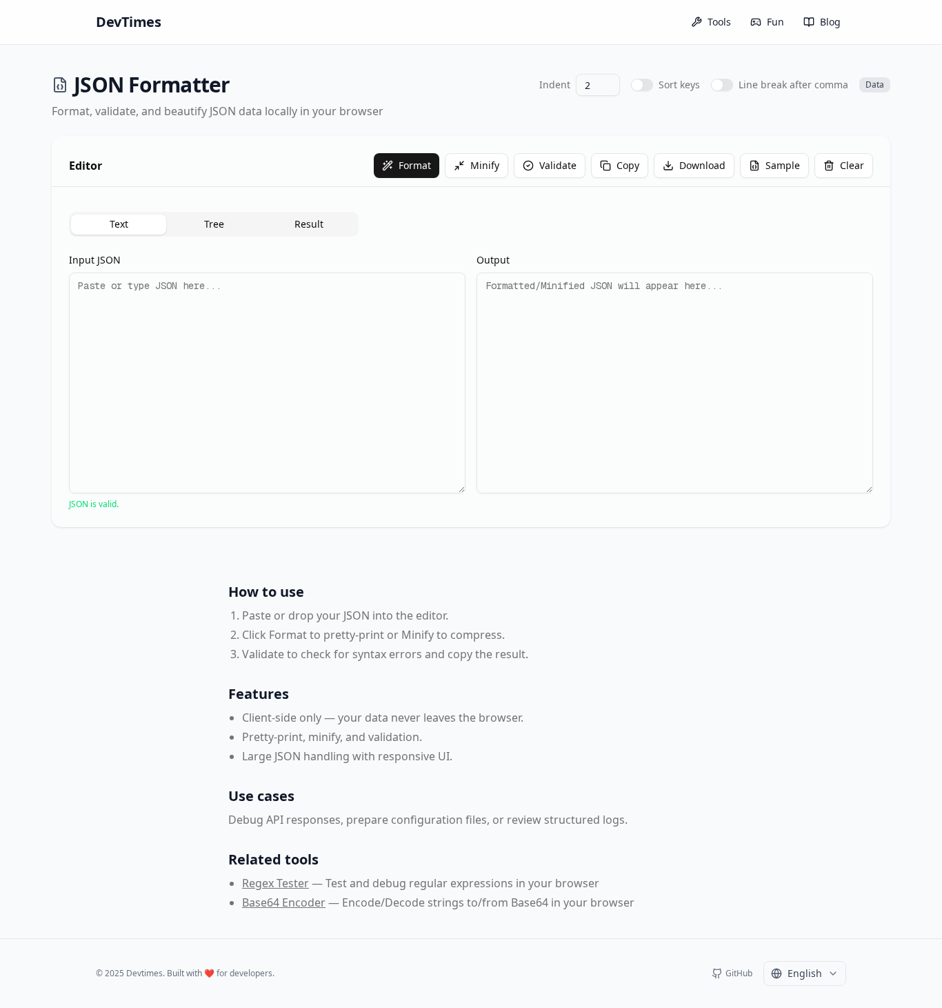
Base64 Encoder (283, 902)
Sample (782, 165)
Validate (558, 165)
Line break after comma (793, 84)
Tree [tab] (214, 223)
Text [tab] (119, 223)
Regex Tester (275, 883)
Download (702, 165)
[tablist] (214, 224)
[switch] (642, 85)
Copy (628, 165)
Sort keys (679, 84)
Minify (484, 165)
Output (493, 259)
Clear (852, 165)
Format (415, 165)
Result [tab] (308, 223)
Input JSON (95, 259)
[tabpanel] (471, 381)
